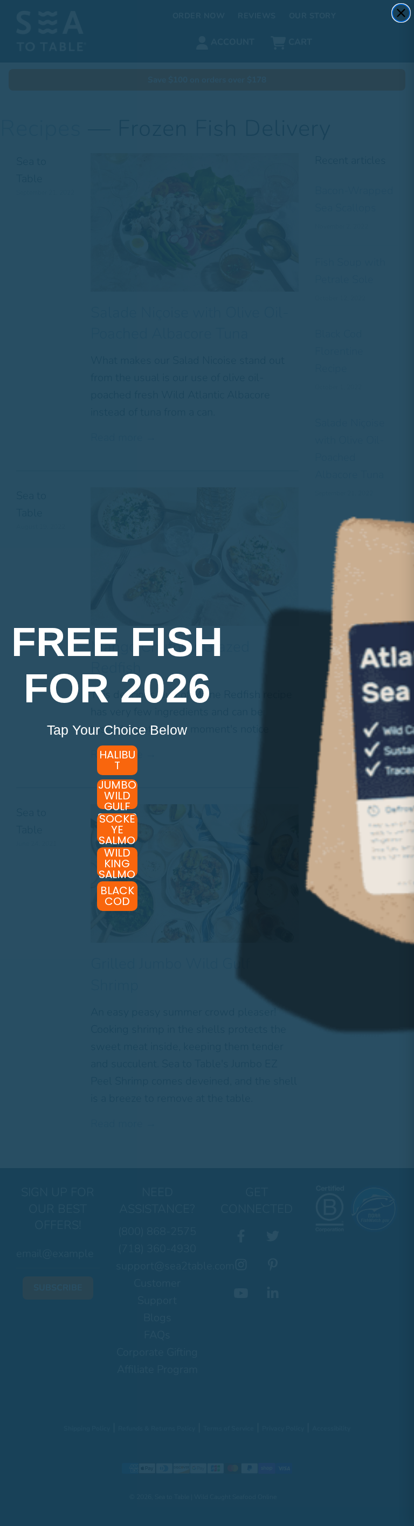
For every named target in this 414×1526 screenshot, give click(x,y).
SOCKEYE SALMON (117, 828)
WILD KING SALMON (117, 862)
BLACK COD (117, 896)
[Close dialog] (401, 13)
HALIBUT (117, 760)
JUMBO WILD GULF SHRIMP (117, 794)
